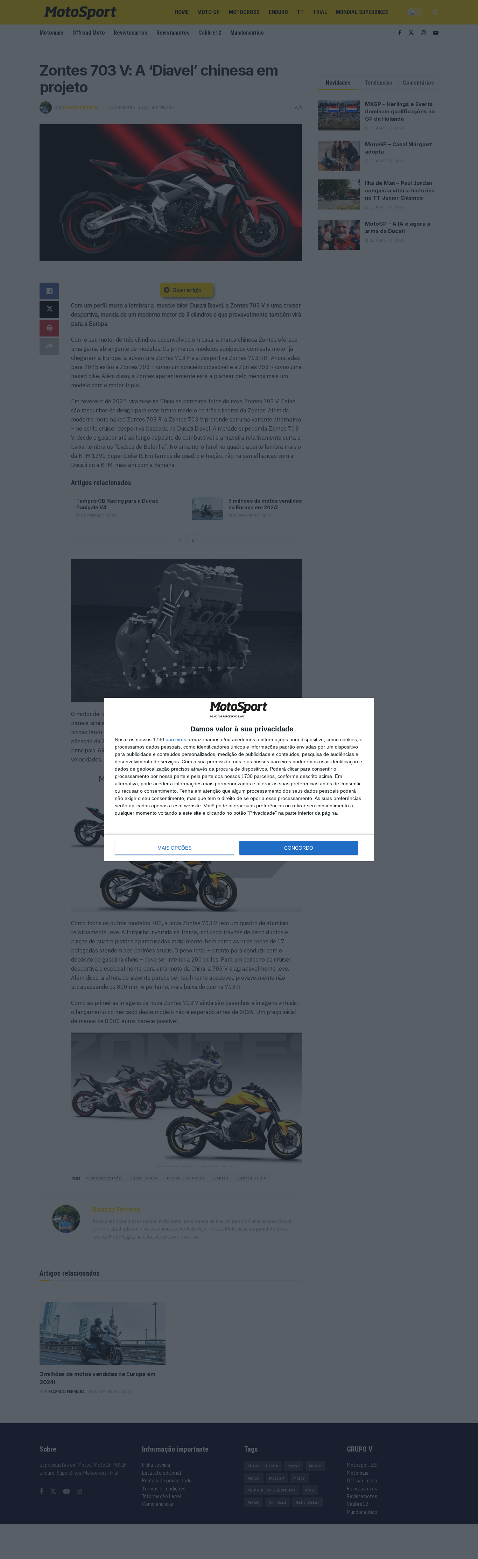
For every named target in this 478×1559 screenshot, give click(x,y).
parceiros (176, 739)
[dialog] (239, 779)
